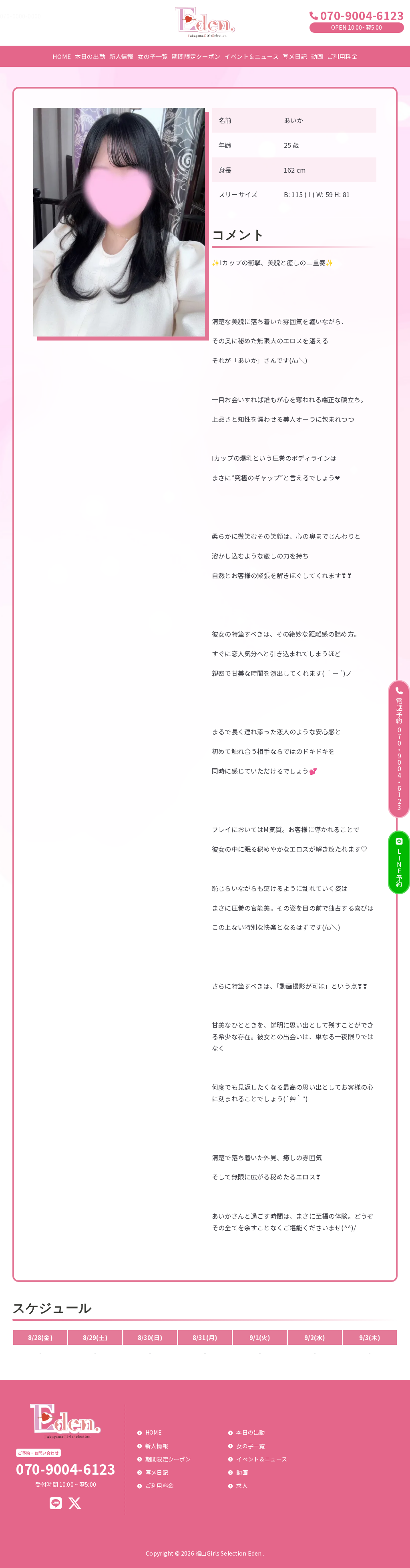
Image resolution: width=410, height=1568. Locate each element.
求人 (241, 1485)
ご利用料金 (342, 56)
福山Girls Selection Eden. (229, 1553)
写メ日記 (295, 56)
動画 (317, 56)
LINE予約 (399, 867)
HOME (61, 56)
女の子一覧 (152, 56)
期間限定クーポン (196, 56)
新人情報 (121, 56)
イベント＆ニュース (251, 56)
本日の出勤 (90, 56)
